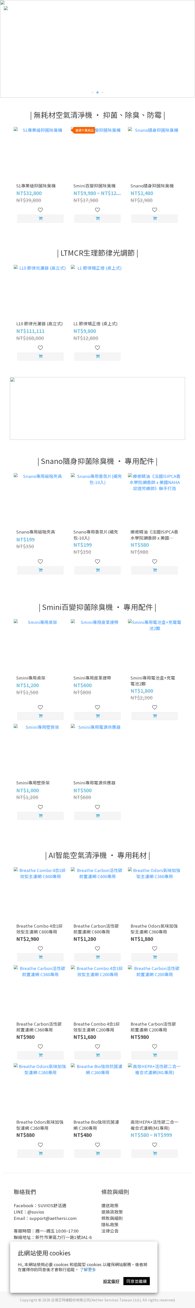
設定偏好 (111, 1281)
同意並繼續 (136, 1281)
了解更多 (88, 1269)
